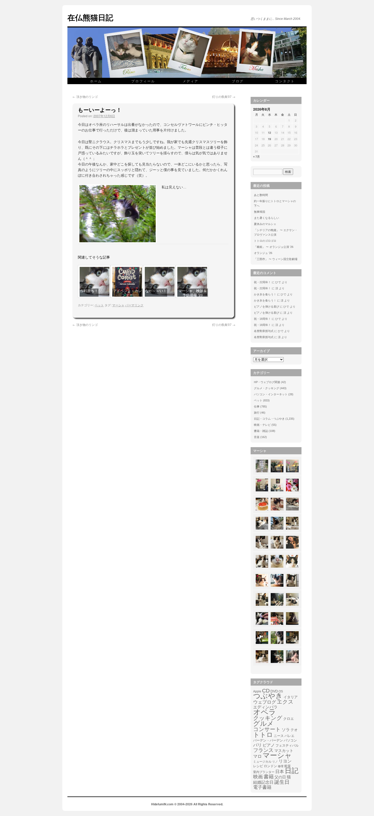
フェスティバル (287, 745)
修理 (280, 766)
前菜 (287, 766)
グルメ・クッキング (266, 388)
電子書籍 (262, 787)
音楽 (257, 437)
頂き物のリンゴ (85, 96)
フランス (263, 750)
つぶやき (268, 696)
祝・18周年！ (262, 318)
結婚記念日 (263, 782)
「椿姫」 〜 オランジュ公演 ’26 (273, 246)
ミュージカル (262, 761)
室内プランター (264, 772)
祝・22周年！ (262, 282)
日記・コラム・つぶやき (269, 418)
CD (266, 690)
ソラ (286, 730)
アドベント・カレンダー (127, 293)
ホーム (96, 81)
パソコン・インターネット (270, 394)
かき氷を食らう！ (265, 294)
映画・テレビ (262, 424)
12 (269, 132)
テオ (294, 730)
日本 (279, 771)
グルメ (263, 723)
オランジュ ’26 (263, 252)
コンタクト (285, 81)
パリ (257, 745)
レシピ (258, 766)
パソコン (290, 740)
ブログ (238, 81)
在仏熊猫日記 (90, 17)
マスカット (283, 750)
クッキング (267, 718)
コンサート (267, 729)
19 (269, 139)
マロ (257, 756)
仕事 (257, 406)
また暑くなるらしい (266, 217)
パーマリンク (134, 305)
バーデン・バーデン (268, 740)
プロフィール (143, 81)
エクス (285, 702)
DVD (274, 691)
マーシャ (118, 305)
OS (281, 691)
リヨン (285, 761)
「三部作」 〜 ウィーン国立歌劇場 (275, 259)
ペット (99, 305)
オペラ (264, 712)
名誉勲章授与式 (264, 331)
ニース (279, 736)
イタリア (290, 697)
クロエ (288, 719)
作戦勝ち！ (89, 291)
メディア (190, 81)
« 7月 (256, 156)
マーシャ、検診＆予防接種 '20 (192, 293)
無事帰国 (259, 211)
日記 (291, 770)
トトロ (263, 734)
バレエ (289, 736)
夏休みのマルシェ (265, 223)
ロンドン (270, 766)
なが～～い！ (156, 291)
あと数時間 (261, 195)
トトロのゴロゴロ (265, 240)
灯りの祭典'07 (223, 96)
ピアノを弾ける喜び (266, 306)
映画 (258, 777)
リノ (275, 761)
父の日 (280, 777)
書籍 (269, 776)
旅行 (257, 412)
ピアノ (269, 745)
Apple (257, 691)
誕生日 (282, 782)
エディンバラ (265, 707)
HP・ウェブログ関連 (267, 382)
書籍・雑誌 (261, 430)
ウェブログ (264, 702)
